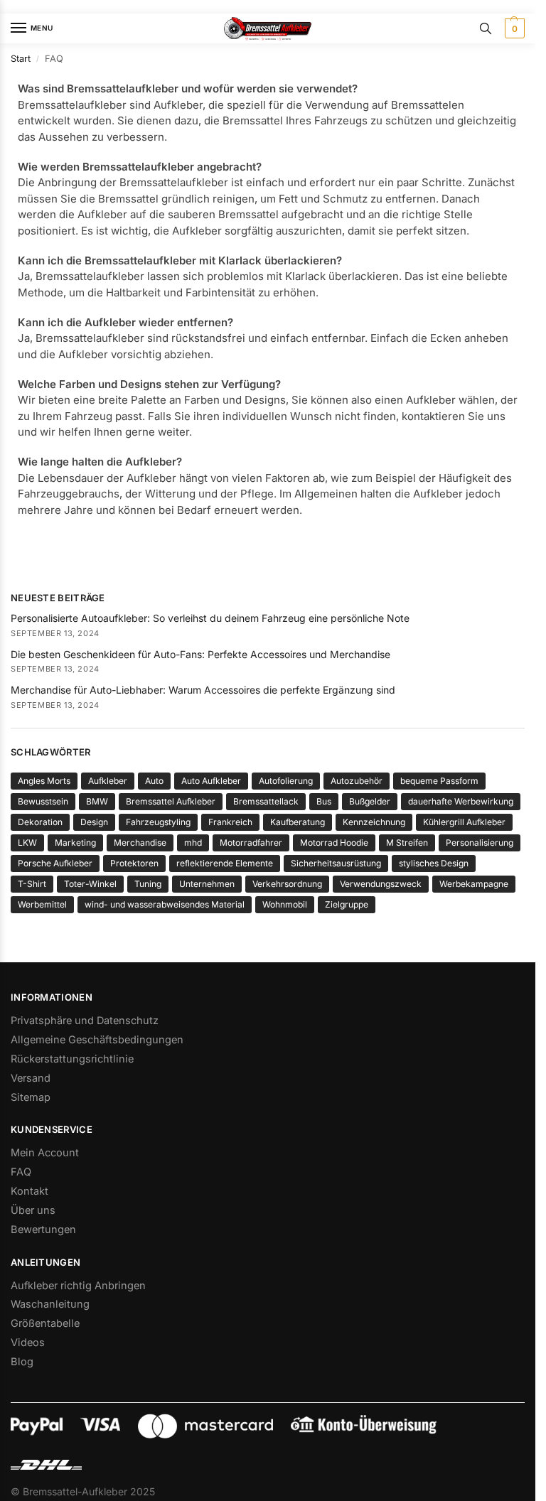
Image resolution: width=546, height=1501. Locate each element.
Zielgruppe (346, 904)
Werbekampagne (473, 883)
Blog (22, 1361)
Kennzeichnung (374, 822)
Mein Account (45, 1152)
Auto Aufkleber (211, 780)
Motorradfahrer (251, 842)
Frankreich (230, 822)
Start (21, 58)
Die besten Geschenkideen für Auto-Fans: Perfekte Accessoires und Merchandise (200, 654)
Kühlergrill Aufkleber (464, 822)
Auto (154, 780)
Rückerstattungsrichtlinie (72, 1059)
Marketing (75, 842)
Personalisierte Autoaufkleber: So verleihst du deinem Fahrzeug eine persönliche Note (210, 618)
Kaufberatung (297, 822)
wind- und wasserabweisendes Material (165, 904)
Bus (323, 801)
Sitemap (30, 1097)
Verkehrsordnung (287, 883)
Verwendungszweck (381, 883)
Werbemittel (42, 904)
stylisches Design (434, 863)
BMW (97, 801)
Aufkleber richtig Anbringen (78, 1285)
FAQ (21, 1172)
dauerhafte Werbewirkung (460, 801)
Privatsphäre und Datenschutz (85, 1020)
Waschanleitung (50, 1304)
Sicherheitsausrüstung (336, 863)
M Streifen (407, 842)
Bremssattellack (266, 801)
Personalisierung (479, 842)
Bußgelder (369, 801)
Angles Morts (44, 780)
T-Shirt (32, 883)
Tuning (147, 883)
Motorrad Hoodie (334, 842)
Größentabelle (45, 1323)
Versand (30, 1078)
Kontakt (29, 1191)
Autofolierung (286, 780)
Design (94, 822)
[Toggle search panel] (485, 28)
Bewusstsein (43, 801)
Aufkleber (107, 780)
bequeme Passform (439, 780)
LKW (27, 842)
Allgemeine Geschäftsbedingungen (97, 1039)
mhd (193, 842)
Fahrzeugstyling (158, 822)
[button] (513, 28)
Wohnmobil (284, 904)
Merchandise (140, 842)
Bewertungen (43, 1229)
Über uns (33, 1210)
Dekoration (40, 822)
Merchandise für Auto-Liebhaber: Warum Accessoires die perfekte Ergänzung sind (203, 690)
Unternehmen (207, 883)
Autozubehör (356, 780)
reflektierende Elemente (224, 863)
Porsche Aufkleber (55, 863)
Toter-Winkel (90, 883)
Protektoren (134, 863)
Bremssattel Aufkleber (170, 801)
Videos (28, 1342)
